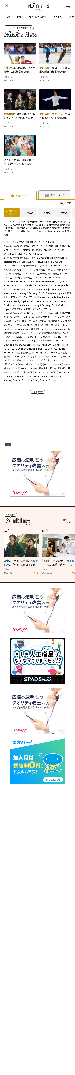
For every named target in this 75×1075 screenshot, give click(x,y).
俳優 (19, 16)
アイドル (58, 16)
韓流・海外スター (37, 16)
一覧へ (64, 519)
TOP (7, 16)
